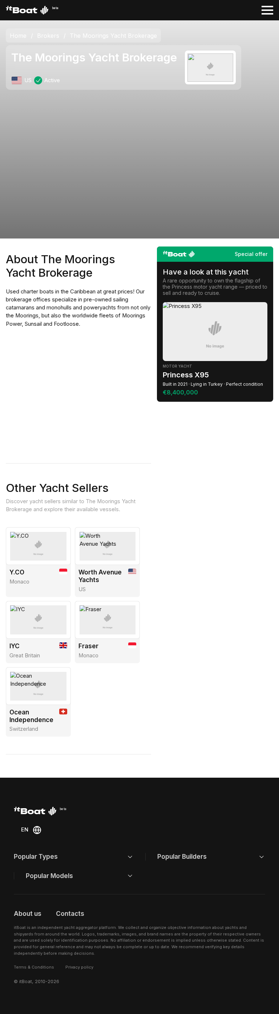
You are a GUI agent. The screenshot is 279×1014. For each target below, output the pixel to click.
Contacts (70, 913)
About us (27, 913)
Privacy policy (79, 967)
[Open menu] (267, 10)
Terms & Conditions (34, 967)
